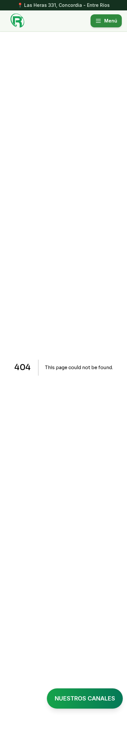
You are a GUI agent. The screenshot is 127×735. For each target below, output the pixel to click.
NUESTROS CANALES (85, 698)
